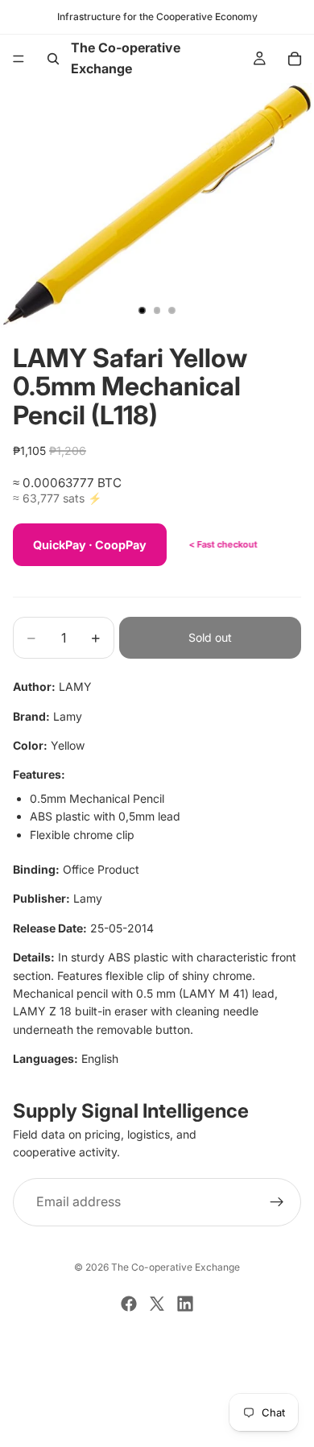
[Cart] (294, 58)
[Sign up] (277, 1202)
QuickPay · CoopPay (90, 545)
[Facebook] (128, 1303)
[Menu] (18, 58)
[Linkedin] (185, 1303)
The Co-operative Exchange (175, 1267)
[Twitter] (157, 1303)
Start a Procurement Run (157, 1371)
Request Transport (157, 1425)
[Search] (53, 58)
